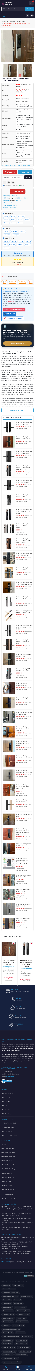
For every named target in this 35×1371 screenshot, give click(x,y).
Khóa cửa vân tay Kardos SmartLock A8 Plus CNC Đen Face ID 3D (24, 467)
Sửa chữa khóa (6, 1181)
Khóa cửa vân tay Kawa (17, 21)
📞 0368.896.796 (9, 314)
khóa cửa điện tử (6, 1131)
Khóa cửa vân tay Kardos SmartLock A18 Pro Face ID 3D (24, 525)
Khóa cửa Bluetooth (26, 1296)
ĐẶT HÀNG (11, 172)
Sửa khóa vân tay (6, 1185)
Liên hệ (3, 1144)
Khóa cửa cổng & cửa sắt (23, 1311)
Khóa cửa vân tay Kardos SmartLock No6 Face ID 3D (24, 598)
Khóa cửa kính (5, 1097)
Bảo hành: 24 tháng (8, 972)
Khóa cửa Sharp (6, 1114)
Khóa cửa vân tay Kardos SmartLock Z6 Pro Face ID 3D (24, 627)
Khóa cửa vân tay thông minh (10, 1292)
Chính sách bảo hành (7, 1165)
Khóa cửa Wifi (6, 1300)
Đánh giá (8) (12, 276)
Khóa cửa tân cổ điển (21, 1343)
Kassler (6, 219)
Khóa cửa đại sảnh (8, 1311)
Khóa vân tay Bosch (8, 1318)
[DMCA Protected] (29, 1275)
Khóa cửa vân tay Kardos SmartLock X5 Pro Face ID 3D (24, 511)
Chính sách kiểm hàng (8, 1169)
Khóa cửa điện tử (18, 1285)
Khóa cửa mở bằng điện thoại (11, 1336)
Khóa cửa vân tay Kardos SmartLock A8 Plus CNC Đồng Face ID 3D (24, 540)
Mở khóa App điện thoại (8, 1123)
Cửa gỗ (6, 231)
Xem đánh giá (17, 264)
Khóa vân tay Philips (23, 1314)
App (5, 244)
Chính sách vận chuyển (8, 1152)
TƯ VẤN (26, 172)
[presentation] (1, 70)
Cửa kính (22, 231)
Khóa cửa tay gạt (7, 1343)
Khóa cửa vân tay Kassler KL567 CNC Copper (22, 728)
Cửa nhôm (7, 234)
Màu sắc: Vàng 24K (9, 973)
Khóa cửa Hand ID (8, 1340)
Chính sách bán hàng (7, 1148)
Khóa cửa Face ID (7, 1333)
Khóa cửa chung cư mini (9, 1351)
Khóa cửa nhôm (6, 1110)
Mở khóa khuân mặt (7, 1194)
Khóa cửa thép (5, 1101)
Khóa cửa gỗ (5, 1105)
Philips (13, 216)
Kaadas (6, 216)
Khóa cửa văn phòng (25, 1351)
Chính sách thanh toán (8, 1156)
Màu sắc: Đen (26, 975)
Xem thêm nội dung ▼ (17, 410)
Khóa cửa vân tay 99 (14, 1272)
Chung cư (16, 234)
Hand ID (27, 244)
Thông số (12, 282)
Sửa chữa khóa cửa (21, 1354)
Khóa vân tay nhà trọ (7, 1189)
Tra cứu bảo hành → (17, 343)
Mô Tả (4, 276)
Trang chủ (4, 21)
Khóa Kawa (6, 1325)
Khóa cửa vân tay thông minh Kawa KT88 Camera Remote (26, 963)
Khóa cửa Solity (21, 1318)
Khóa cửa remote (27, 1336)
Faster (27, 219)
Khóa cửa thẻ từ (20, 1333)
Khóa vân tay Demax (18, 1325)
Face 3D (13, 241)
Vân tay (6, 241)
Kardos (20, 223)
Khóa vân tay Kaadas (8, 1314)
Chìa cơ (6, 248)
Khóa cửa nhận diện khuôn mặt (11, 1329)
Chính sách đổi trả (7, 1160)
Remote (20, 244)
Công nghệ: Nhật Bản (8, 970)
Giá (4, 282)
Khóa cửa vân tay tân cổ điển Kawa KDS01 (8, 962)
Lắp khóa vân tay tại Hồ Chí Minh (11, 1362)
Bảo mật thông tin (6, 1173)
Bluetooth (12, 244)
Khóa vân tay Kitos (8, 1322)
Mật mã (28, 241)
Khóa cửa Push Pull (21, 1340)
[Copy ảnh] (13, 182)
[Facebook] (4, 182)
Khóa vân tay (6, 1285)
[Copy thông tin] (8, 182)
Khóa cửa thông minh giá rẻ (10, 1296)
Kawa (12, 219)
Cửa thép (14, 231)
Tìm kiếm (29, 9)
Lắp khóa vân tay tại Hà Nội (10, 1358)
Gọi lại (28, 177)
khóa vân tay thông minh (8, 1199)
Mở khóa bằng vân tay (8, 1127)
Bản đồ (4, 1211)
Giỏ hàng (4, 983)
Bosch (6, 223)
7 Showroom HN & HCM (14, 318)
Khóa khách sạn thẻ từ (9, 1347)
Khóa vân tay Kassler (22, 1322)
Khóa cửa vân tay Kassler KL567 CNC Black (22, 743)
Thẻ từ (21, 241)
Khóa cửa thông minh (7, 1177)
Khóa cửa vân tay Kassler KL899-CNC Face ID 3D (22, 786)
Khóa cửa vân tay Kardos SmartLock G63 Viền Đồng (24, 641)
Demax (13, 223)
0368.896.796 (18, 191)
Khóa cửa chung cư (7, 1093)
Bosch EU (21, 216)
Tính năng (22, 282)
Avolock (20, 219)
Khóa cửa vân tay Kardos (9, 1135)
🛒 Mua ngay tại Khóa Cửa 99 (14, 309)
